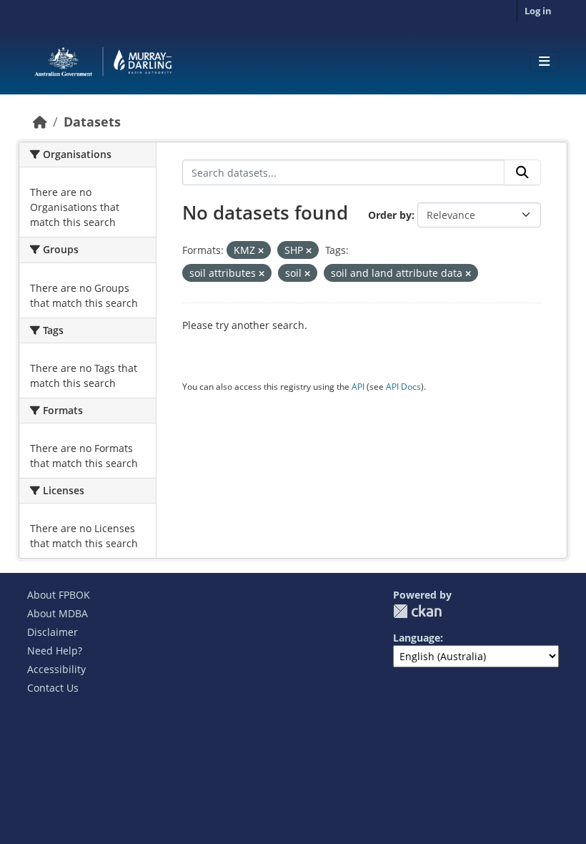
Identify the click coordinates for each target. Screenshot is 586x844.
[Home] (40, 121)
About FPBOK (58, 595)
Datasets (92, 121)
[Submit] (522, 172)
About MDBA (57, 613)
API (358, 387)
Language (416, 637)
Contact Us (53, 688)
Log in (538, 10)
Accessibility (56, 669)
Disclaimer (52, 632)
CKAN (417, 611)
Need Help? (54, 650)
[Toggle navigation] (544, 61)
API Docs (403, 387)
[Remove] (261, 250)
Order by (390, 215)
